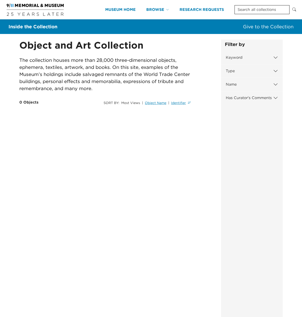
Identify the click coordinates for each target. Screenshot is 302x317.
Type (230, 71)
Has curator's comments (249, 98)
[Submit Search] (294, 9)
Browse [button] (155, 9)
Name (231, 84)
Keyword (234, 57)
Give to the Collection (268, 26)
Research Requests (202, 9)
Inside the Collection (32, 26)
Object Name (155, 103)
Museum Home (120, 9)
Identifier (178, 103)
